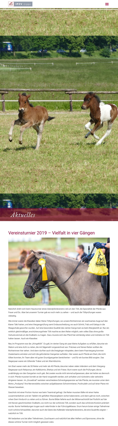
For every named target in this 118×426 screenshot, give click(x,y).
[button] (107, 4)
